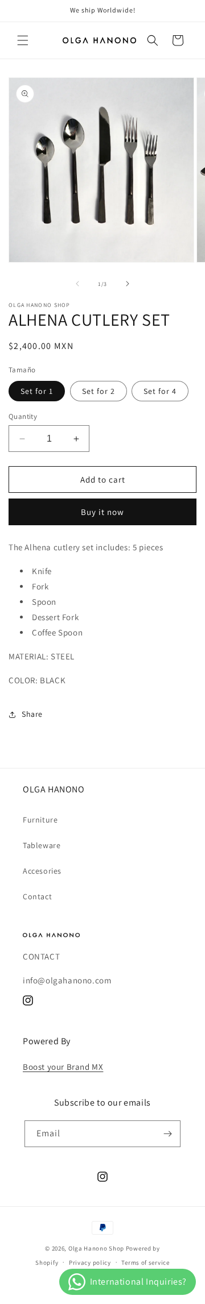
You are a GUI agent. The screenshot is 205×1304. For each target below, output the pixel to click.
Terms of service (145, 1262)
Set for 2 (98, 391)
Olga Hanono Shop (96, 1248)
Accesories (42, 871)
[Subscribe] (167, 1133)
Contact (37, 896)
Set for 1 (36, 391)
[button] (22, 40)
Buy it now (102, 511)
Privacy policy (90, 1262)
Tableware (41, 845)
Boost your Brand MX (63, 1066)
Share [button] (32, 714)
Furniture (40, 820)
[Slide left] (77, 283)
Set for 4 (160, 391)
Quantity (23, 416)
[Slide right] (127, 283)
